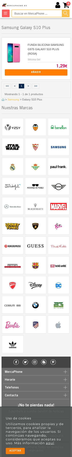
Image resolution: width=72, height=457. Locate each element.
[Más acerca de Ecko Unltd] (58, 265)
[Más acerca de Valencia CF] (35, 127)
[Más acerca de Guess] (35, 245)
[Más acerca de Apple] (58, 324)
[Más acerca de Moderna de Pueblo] (35, 186)
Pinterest (53, 362)
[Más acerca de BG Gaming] (58, 305)
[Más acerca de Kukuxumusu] (12, 245)
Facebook (16, 362)
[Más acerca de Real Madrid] (12, 166)
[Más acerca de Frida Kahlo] (58, 245)
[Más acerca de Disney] (35, 285)
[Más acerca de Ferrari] (12, 265)
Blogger (44, 362)
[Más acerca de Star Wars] (12, 147)
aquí (50, 443)
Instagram (34, 362)
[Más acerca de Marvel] (58, 206)
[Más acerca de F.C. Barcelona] (35, 265)
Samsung (13, 99)
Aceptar (15, 451)
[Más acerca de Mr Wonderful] (12, 186)
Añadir (36, 72)
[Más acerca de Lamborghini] (35, 226)
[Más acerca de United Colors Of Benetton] (58, 127)
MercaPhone (14, 5)
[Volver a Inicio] (3, 99)
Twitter (25, 362)
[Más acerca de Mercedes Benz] (12, 206)
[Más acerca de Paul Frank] (58, 166)
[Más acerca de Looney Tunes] (12, 226)
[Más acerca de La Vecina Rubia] (58, 226)
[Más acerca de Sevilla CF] (35, 147)
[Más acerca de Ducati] (12, 285)
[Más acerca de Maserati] (35, 206)
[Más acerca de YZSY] (12, 127)
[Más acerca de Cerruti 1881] (12, 305)
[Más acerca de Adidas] (12, 344)
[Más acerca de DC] (58, 285)
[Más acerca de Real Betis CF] (35, 166)
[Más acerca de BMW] (35, 305)
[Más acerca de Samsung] (58, 147)
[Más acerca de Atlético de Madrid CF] (35, 324)
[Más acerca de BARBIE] (12, 324)
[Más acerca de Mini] (58, 186)
